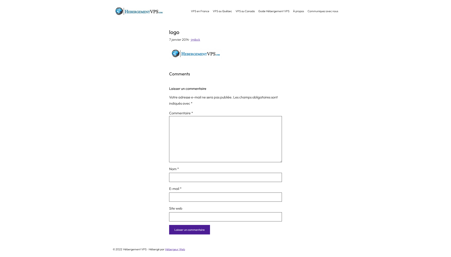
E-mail (175, 188)
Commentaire (181, 113)
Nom (174, 169)
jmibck (195, 40)
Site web (175, 208)
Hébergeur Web (175, 249)
